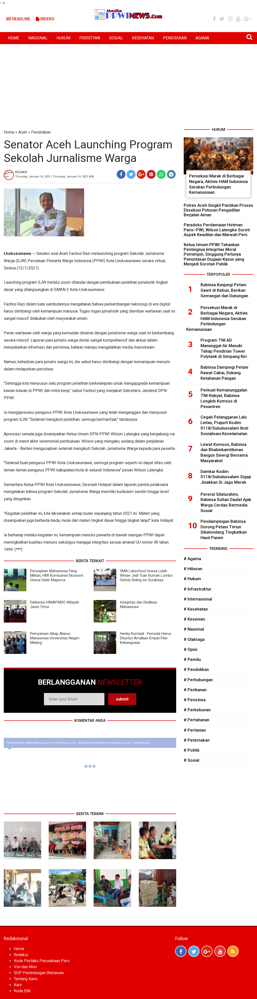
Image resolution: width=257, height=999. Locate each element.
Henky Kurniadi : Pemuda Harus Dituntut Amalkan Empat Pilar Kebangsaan (145, 638)
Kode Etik (22, 990)
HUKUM (63, 38)
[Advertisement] (128, 82)
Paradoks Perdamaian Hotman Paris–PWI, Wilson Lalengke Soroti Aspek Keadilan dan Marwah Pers (217, 229)
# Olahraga (194, 639)
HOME (13, 38)
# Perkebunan (197, 709)
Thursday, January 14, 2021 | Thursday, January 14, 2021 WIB (54, 176)
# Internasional (198, 599)
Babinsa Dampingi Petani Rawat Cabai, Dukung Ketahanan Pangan (224, 373)
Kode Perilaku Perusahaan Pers (42, 960)
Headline (20, 19)
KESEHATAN (143, 38)
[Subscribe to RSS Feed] (233, 951)
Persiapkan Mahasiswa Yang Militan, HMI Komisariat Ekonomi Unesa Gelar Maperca (56, 575)
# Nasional (194, 629)
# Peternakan (197, 740)
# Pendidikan (196, 669)
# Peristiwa (195, 699)
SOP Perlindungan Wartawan (39, 972)
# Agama (192, 558)
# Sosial (191, 760)
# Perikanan (195, 689)
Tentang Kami (25, 978)
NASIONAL (37, 38)
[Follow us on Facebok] (180, 951)
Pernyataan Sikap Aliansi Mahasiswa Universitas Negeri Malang (54, 638)
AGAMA (202, 38)
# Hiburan (193, 568)
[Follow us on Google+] (207, 951)
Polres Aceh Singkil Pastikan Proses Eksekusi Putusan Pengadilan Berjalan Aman (218, 210)
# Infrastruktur (197, 588)
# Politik (192, 750)
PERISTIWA (89, 38)
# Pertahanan (196, 719)
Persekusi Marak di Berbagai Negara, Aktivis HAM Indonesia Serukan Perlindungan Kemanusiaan (218, 184)
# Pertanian (195, 730)
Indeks (46, 19)
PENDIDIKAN (174, 38)
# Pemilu (192, 659)
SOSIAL (116, 38)
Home (9, 132)
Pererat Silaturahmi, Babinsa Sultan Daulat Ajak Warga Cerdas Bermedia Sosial (226, 502)
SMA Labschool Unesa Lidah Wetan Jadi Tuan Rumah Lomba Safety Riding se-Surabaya (146, 575)
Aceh (22, 132)
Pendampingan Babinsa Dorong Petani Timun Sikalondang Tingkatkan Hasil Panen (224, 529)
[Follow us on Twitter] (194, 951)
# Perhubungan (198, 679)
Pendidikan (41, 132)
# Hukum (192, 578)
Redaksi (21, 954)
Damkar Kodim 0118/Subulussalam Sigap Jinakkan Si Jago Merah (226, 477)
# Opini (190, 649)
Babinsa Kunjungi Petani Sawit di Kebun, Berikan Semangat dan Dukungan (224, 290)
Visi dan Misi (25, 966)
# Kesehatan (196, 609)
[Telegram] (171, 174)
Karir (18, 984)
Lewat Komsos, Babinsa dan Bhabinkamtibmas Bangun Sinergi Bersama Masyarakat (224, 452)
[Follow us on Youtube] (220, 951)
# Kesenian (194, 619)
